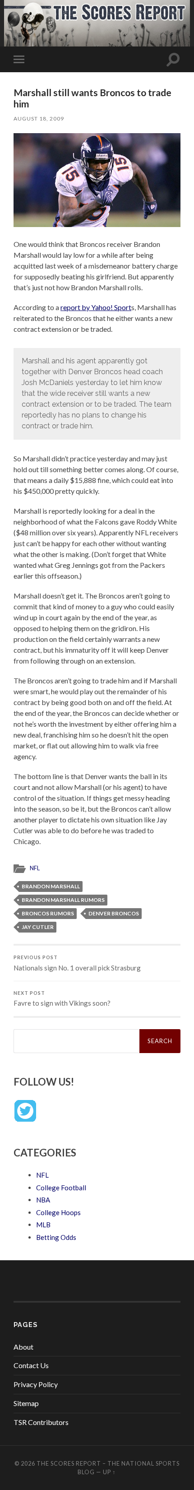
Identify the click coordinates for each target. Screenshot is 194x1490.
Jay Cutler (38, 927)
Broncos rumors (48, 913)
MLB (43, 1225)
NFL (35, 868)
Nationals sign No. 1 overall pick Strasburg (77, 963)
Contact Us (31, 1365)
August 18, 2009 (39, 118)
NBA (43, 1200)
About (23, 1346)
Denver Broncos (113, 913)
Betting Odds (56, 1237)
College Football (61, 1188)
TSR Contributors (41, 1422)
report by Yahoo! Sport (95, 307)
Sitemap (26, 1403)
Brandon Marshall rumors (63, 899)
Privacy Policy (36, 1384)
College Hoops (58, 1212)
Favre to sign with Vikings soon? (62, 998)
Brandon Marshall (51, 886)
